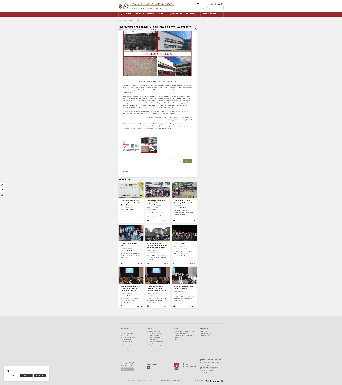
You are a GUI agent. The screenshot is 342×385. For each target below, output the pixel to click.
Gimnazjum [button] (190, 14)
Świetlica (151, 348)
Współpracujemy (126, 346)
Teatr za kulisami (179, 243)
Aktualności (132, 20)
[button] (211, 4)
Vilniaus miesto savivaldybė (189, 366)
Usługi (142, 8)
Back (126, 172)
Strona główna (122, 20)
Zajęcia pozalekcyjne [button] (175, 14)
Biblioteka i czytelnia (154, 350)
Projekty (177, 337)
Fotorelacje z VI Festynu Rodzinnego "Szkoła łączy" (183, 202)
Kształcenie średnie (154, 335)
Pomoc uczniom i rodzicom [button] (145, 14)
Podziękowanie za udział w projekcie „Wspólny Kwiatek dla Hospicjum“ (130, 203)
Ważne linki (204, 331)
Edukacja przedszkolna (155, 331)
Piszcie (124, 369)
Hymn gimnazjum (126, 339)
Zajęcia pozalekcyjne (154, 337)
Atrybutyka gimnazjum (128, 348)
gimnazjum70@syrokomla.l (136, 105)
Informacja (134, 8)
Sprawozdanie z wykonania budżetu (184, 331)
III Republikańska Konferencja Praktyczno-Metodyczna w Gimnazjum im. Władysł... (130, 288)
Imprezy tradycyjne (127, 344)
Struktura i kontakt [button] (209, 14)
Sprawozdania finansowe (181, 333)
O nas (123, 331)
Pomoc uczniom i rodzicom (156, 341)
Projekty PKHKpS (141, 20)
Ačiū (187, 161)
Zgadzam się (39, 375)
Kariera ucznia (152, 339)
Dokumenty (149, 8)
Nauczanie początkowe (155, 333)
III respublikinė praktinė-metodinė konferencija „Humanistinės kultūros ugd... (157, 288)
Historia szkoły (126, 350)
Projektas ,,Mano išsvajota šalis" (129, 244)
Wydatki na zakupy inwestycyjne (183, 335)
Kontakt (168, 8)
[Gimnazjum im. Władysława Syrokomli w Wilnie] (123, 5)
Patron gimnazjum (127, 341)
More (138, 221)
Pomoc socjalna (205, 335)
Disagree (26, 375)
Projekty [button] (161, 14)
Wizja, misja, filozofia (127, 333)
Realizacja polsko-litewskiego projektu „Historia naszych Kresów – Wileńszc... (157, 203)
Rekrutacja (159, 8)
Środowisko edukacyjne (128, 337)
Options (13, 375)
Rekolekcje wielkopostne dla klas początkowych (183, 287)
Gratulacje (125, 335)
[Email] (148, 367)
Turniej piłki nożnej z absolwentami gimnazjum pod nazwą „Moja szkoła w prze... (157, 246)
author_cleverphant (199, 380)
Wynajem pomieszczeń (155, 346)
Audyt (176, 339)
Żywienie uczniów (153, 344)
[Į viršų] (222, 381)
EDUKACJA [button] (129, 14)
